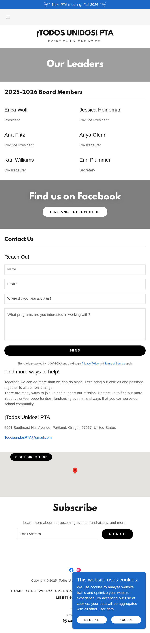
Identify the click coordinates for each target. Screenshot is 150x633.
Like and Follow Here (75, 212)
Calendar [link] (66, 591)
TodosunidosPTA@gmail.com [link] (28, 437)
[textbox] (75, 269)
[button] (8, 17)
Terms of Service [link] (115, 363)
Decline (91, 619)
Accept (126, 619)
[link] (75, 34)
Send (75, 350)
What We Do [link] (39, 591)
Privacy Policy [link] (90, 363)
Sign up (117, 534)
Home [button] (17, 591)
